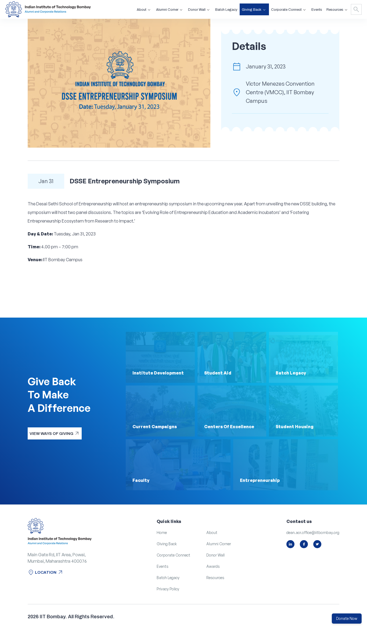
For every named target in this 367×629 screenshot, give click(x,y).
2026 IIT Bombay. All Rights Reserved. (71, 616)
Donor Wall (215, 555)
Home (162, 532)
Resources (215, 577)
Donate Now (346, 618)
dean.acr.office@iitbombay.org (312, 532)
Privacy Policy (168, 589)
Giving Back (167, 543)
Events (316, 10)
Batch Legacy (226, 10)
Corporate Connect (173, 555)
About (211, 532)
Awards (213, 566)
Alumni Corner (218, 543)
